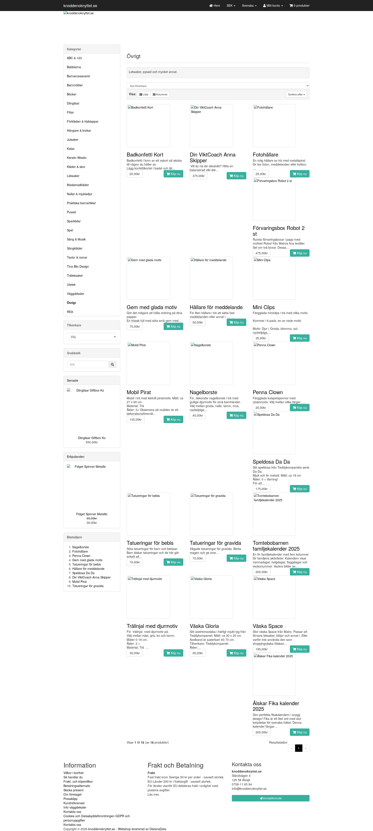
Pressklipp (70, 798)
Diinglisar (73, 103)
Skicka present (73, 790)
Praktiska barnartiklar (81, 203)
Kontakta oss (72, 811)
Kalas (70, 148)
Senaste (72, 380)
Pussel (71, 212)
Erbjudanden (75, 456)
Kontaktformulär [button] (272, 798)
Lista (145, 94)
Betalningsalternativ (76, 786)
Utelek (71, 284)
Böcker (71, 94)
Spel (70, 230)
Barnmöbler (75, 85)
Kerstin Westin (77, 157)
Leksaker (73, 176)
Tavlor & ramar (77, 257)
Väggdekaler (75, 293)
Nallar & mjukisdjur (79, 194)
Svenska (248, 5)
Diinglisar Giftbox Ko (92, 438)
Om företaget (72, 794)
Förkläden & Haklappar (82, 121)
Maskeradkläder (78, 185)
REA (70, 312)
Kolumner (161, 94)
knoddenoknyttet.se (80, 5)
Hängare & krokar (79, 130)
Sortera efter (295, 94)
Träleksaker (75, 275)
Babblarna (74, 67)
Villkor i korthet (73, 773)
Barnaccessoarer (78, 76)
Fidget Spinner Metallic (91, 514)
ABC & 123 (74, 58)
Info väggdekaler (74, 807)
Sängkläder (74, 248)
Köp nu (175, 174)
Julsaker (72, 139)
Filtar (70, 112)
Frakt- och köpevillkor (78, 781)
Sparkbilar (74, 221)
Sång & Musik (76, 239)
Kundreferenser (74, 803)
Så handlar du (73, 777)
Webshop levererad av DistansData (142, 829)
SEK (230, 5)
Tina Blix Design (78, 266)
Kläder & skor (76, 166)
